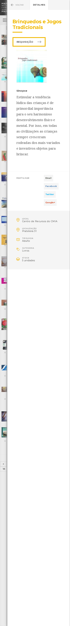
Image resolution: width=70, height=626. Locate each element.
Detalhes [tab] (39, 5)
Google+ (50, 202)
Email (48, 178)
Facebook (51, 186)
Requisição (25, 41)
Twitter (49, 194)
